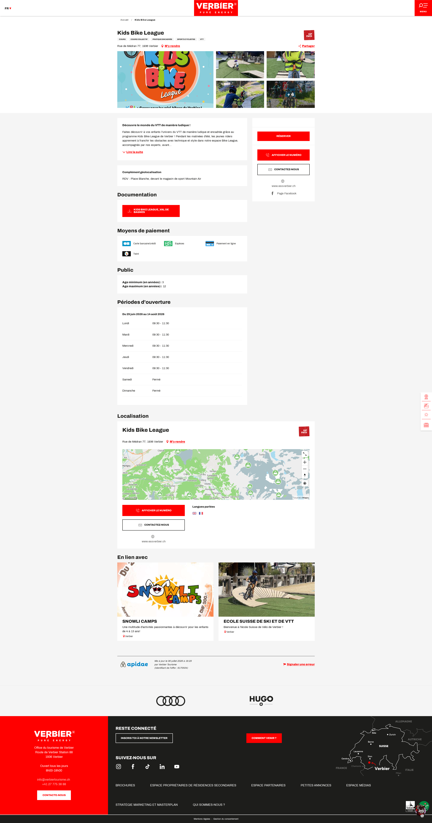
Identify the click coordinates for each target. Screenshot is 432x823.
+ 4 (290, 94)
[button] (165, 79)
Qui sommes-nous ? (209, 804)
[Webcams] (426, 396)
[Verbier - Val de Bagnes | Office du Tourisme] (216, 8)
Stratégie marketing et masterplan (147, 804)
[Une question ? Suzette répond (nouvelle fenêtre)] (420, 811)
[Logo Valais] (410, 806)
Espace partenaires (268, 785)
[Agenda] (426, 425)
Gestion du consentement (225, 819)
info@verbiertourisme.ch (54, 779)
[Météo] (426, 414)
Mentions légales (202, 819)
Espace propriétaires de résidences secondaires (193, 785)
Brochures (125, 785)
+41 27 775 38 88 (54, 784)
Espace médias (358, 785)
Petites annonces (316, 785)
